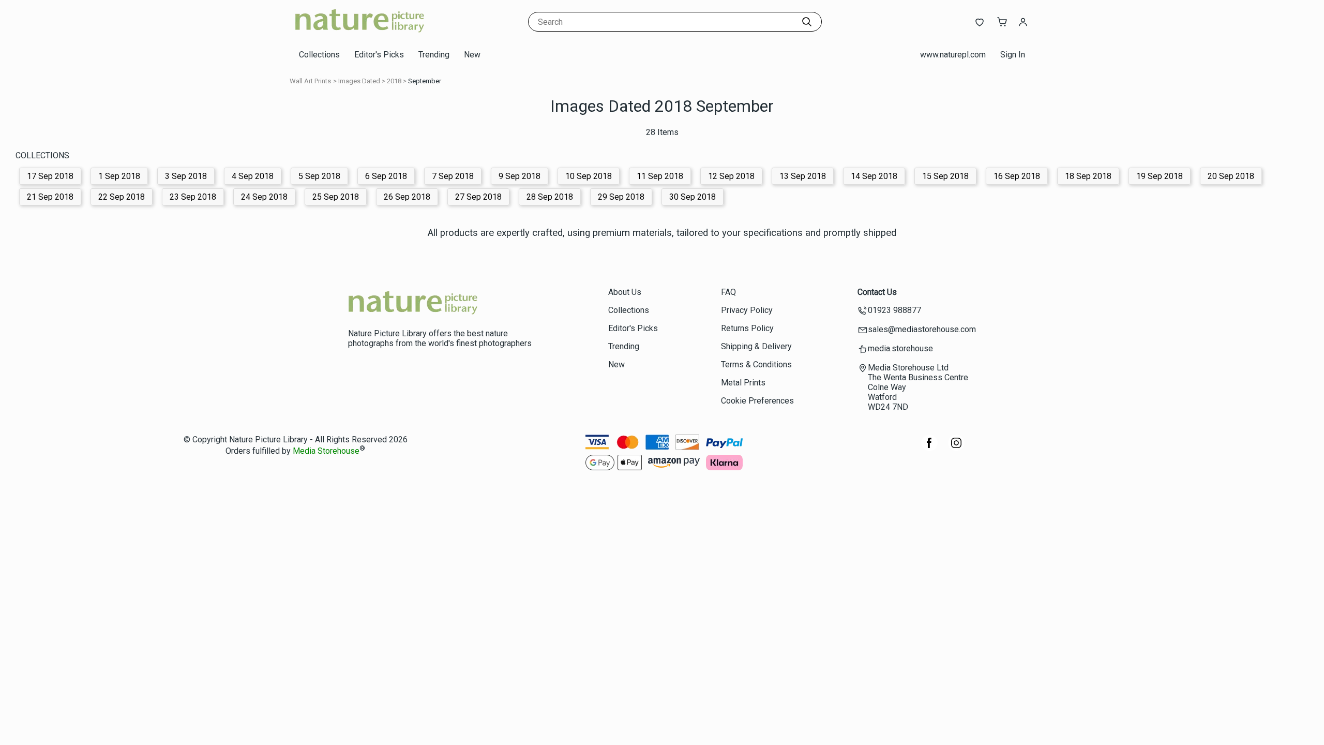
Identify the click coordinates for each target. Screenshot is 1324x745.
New (472, 54)
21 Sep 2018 (50, 197)
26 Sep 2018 (407, 197)
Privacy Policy (747, 310)
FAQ (728, 292)
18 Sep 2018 (1088, 176)
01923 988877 (894, 310)
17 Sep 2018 (50, 176)
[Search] (807, 22)
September (424, 81)
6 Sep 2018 (386, 176)
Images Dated (359, 81)
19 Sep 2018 (1159, 176)
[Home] (359, 33)
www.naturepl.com (953, 54)
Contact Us (877, 292)
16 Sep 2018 (1017, 176)
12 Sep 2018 (731, 176)
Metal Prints (743, 383)
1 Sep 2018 (119, 176)
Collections (319, 54)
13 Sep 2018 (802, 176)
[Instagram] (956, 448)
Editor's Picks (379, 54)
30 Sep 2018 (692, 197)
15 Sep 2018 (945, 176)
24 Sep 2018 (264, 197)
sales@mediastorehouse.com (922, 329)
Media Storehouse (326, 451)
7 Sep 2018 (453, 176)
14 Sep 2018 (874, 176)
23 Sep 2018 (193, 197)
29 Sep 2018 (621, 197)
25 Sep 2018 (335, 197)
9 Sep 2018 (519, 176)
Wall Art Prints (310, 81)
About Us (624, 292)
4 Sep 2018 (253, 176)
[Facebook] (929, 448)
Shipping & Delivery (756, 346)
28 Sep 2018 (549, 197)
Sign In (1012, 54)
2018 (394, 81)
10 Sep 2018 (588, 176)
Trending (433, 54)
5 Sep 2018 (319, 176)
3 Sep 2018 (186, 176)
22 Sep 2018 (121, 197)
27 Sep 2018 (478, 197)
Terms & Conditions (756, 364)
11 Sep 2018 (660, 176)
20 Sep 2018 (1231, 176)
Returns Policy (747, 328)
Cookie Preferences (757, 401)
